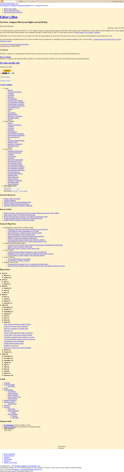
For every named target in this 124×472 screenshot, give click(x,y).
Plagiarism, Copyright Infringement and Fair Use (27, 469)
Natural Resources (13, 177)
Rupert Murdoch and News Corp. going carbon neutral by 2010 (27, 241)
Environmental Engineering (16, 106)
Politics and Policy (9, 402)
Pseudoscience (12, 404)
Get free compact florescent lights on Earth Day (18, 333)
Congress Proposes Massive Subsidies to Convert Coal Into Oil (27, 252)
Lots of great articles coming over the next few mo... (20, 339)
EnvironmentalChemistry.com (9, 4)
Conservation (12, 156)
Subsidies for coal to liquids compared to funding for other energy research (30, 254)
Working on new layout (11, 345)
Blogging (14, 416)
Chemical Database (10, 200)
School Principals (13, 184)
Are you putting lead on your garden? (19, 259)
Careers (37, 5)
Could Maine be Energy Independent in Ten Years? (23, 231)
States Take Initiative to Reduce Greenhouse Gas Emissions (26, 236)
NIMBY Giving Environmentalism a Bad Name (22, 238)
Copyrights (15, 417)
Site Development (13, 411)
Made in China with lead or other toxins (20, 247)
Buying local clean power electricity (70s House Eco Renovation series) (26, 216)
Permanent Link (5, 46)
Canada (6, 88)
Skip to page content (10, 9)
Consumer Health (9, 384)
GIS (9, 111)
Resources (7, 405)
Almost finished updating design (14, 343)
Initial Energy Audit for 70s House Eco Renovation (19, 215)
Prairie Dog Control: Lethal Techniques (16, 326)
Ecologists (11, 95)
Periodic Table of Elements (12, 199)
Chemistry (13, 5)
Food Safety (11, 386)
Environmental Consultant (16, 104)
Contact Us (7, 461)
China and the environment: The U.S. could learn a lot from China (28, 264)
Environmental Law (14, 107)
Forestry (10, 109)
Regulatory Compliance (15, 116)
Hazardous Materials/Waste (16, 140)
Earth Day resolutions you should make (16, 328)
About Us (7, 457)
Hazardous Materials (24, 5)
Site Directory (8, 459)
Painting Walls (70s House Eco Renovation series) (19, 220)
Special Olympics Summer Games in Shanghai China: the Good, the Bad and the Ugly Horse (36, 266)
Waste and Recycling (14, 397)
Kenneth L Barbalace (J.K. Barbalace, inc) (27, 466)
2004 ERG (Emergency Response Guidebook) (18, 205)
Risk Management (13, 118)
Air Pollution (12, 391)
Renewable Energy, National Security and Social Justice (25, 233)
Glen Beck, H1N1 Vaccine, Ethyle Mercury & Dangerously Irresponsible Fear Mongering (35, 245)
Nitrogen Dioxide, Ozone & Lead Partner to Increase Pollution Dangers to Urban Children (31, 213)
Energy (6, 44)
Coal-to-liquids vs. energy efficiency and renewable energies (26, 255)
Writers (14, 412)
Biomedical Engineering (15, 151)
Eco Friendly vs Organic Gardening (19, 260)
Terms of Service (9, 455)
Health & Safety (13, 114)
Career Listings (6, 85)
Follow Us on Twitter (10, 462)
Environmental (4, 5)
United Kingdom (9, 121)
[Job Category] (11, 189)
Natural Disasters (13, 395)
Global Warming (24, 44)
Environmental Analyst (15, 163)
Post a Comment (5, 57)
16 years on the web (9, 63)
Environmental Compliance (16, 102)
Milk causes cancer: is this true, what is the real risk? (24, 248)
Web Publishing (12, 414)
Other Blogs (11, 409)
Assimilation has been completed (14, 341)
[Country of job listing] (22, 191)
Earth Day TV (8, 331)
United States (8, 149)
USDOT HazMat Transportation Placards (16, 204)
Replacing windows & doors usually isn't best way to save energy (28, 229)
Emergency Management (15, 159)
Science (10, 119)
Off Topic (7, 407)
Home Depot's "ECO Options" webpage (87, 32)
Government (11, 113)
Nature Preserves (13, 179)
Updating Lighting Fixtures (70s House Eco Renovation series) (23, 218)
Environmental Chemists (15, 100)
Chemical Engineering (14, 92)
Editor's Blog (8, 17)
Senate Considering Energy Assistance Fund (21, 234)
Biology (10, 90)
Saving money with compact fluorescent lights (18, 335)
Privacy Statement (9, 454)
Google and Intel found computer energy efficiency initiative (26, 240)
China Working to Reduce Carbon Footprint (17, 324)
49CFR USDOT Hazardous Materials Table (17, 202)
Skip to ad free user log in (12, 10)
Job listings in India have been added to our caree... (19, 337)
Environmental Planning (15, 173)
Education (11, 97)
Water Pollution (12, 398)
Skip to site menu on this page (13, 12)
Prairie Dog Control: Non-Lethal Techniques (17, 348)
